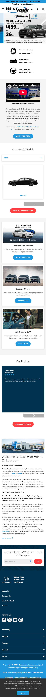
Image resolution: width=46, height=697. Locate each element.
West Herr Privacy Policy (12, 672)
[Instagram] (20, 620)
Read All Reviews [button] (23, 424)
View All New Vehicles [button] (23, 210)
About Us (5, 591)
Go (38, 561)
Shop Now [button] (23, 344)
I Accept (22, 693)
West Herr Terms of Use (32, 672)
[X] (9, 620)
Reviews (5, 606)
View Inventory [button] (23, 136)
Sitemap (21, 668)
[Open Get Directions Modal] (37, 9)
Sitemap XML (31, 668)
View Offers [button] (23, 301)
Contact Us (6, 596)
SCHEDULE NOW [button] (25, 53)
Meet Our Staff (8, 601)
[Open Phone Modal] (32, 9)
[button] (20, 40)
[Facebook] (4, 620)
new (13, 473)
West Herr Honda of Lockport (31, 665)
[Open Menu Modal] (3, 9)
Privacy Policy (37, 688)
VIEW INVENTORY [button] (25, 63)
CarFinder (5, 531)
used (20, 473)
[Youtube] (15, 620)
